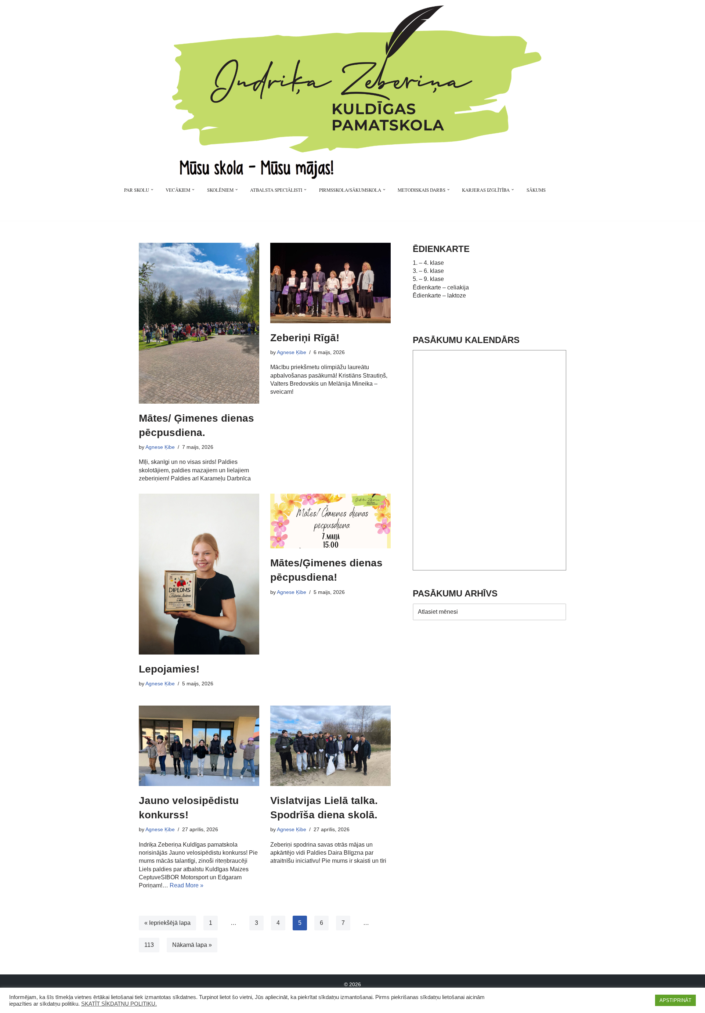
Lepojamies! (169, 669)
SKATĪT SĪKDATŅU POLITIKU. (119, 1004)
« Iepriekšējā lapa (167, 923)
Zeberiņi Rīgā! (304, 337)
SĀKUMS (536, 190)
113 (149, 945)
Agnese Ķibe (160, 447)
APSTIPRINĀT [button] (675, 1000)
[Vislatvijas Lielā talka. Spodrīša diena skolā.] (330, 746)
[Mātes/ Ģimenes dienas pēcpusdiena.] (199, 323)
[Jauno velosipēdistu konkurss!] (199, 746)
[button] (152, 189)
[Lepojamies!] (199, 574)
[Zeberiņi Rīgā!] (330, 283)
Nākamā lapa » (192, 945)
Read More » (186, 885)
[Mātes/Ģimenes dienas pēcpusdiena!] (330, 521)
